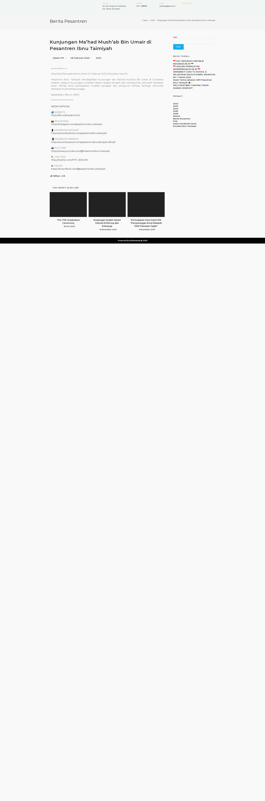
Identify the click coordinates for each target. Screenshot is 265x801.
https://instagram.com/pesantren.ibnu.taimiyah (76, 124)
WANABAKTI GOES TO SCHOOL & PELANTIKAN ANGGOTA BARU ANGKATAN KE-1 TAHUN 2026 (194, 74)
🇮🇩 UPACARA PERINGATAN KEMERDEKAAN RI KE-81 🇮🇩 (186, 67)
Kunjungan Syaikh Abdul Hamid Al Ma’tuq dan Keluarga (107, 223)
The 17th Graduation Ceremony (68, 221)
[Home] (139, 20)
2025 (175, 111)
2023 (98, 58)
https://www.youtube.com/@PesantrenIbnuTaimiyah (80, 151)
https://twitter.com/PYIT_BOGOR (69, 160)
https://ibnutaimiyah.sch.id (65, 115)
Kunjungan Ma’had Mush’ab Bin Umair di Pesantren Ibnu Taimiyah (186, 20)
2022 (175, 104)
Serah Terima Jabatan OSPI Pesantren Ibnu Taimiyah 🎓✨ (192, 81)
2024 (175, 108)
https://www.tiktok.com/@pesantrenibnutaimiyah (78, 169)
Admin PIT (58, 58)
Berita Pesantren (181, 119)
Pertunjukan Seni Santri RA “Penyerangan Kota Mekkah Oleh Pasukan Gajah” (146, 223)
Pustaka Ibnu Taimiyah (184, 126)
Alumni (176, 116)
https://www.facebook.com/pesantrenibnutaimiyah (79, 133)
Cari (175, 37)
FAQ (175, 121)
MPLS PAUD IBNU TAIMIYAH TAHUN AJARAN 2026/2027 (191, 86)
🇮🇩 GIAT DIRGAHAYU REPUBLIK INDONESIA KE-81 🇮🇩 (188, 62)
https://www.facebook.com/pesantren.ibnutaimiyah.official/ (83, 142)
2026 (175, 113)
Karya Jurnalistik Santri (185, 124)
